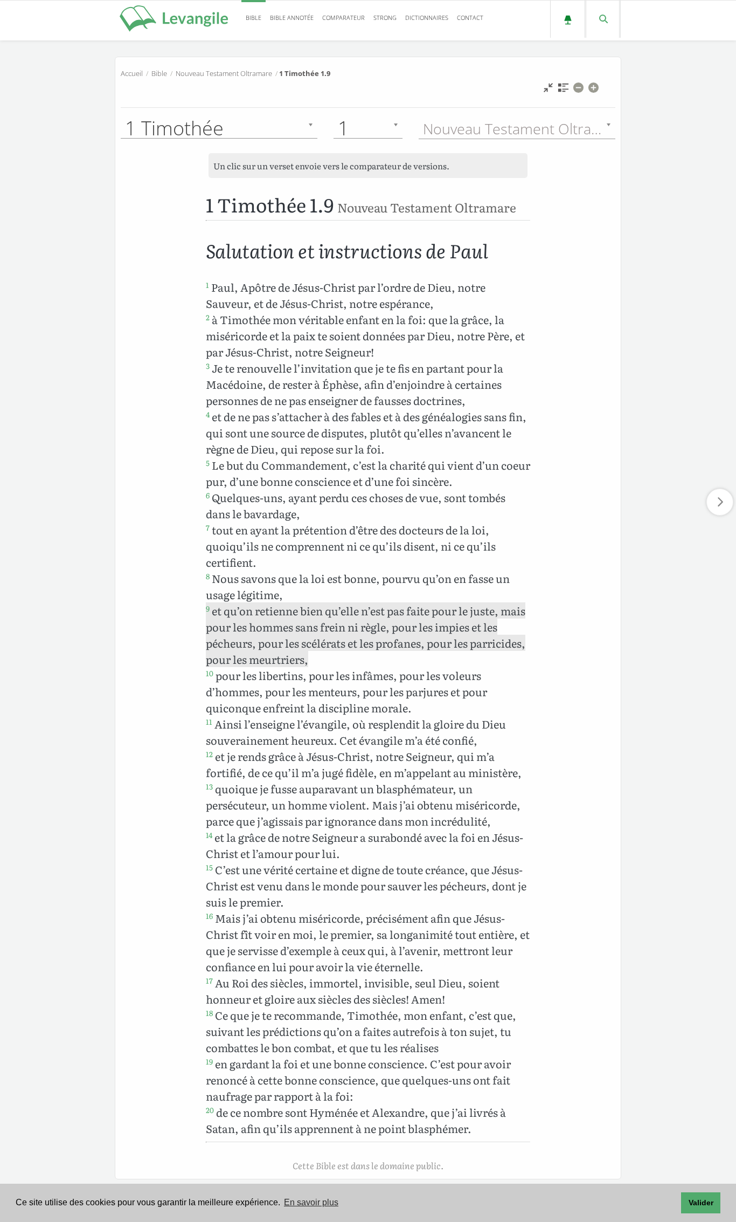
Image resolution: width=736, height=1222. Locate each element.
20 (210, 1109)
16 (209, 915)
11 (209, 721)
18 (209, 1012)
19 (209, 1061)
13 (209, 786)
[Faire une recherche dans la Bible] (603, 19)
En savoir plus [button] (311, 1202)
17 (209, 980)
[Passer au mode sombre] (568, 19)
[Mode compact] (548, 90)
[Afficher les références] (563, 90)
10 (209, 673)
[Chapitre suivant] (719, 502)
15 (209, 867)
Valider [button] (701, 1202)
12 (209, 754)
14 (209, 834)
